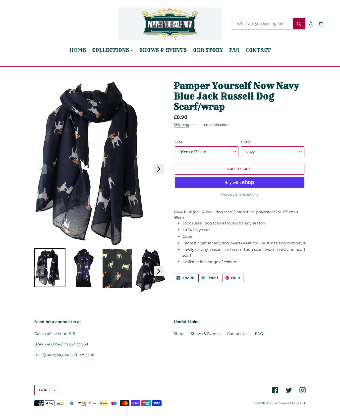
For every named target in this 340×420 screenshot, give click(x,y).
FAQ (259, 333)
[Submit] (299, 23)
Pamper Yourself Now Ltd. (286, 403)
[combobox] (262, 23)
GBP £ (45, 390)
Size (178, 142)
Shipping (181, 124)
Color (246, 142)
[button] (42, 169)
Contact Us (237, 333)
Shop (178, 333)
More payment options (239, 194)
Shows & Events (205, 333)
